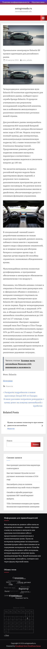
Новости (9, 386)
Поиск (9, 440)
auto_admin (27, 60)
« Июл (6, 635)
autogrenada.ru (23, 8)
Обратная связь (38, 2)
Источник (8, 380)
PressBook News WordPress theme (28, 646)
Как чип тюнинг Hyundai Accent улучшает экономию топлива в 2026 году (22, 476)
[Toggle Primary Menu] (43, 18)
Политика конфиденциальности (15, 2)
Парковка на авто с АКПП (23, 424)
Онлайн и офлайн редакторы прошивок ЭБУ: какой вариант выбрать (20, 495)
